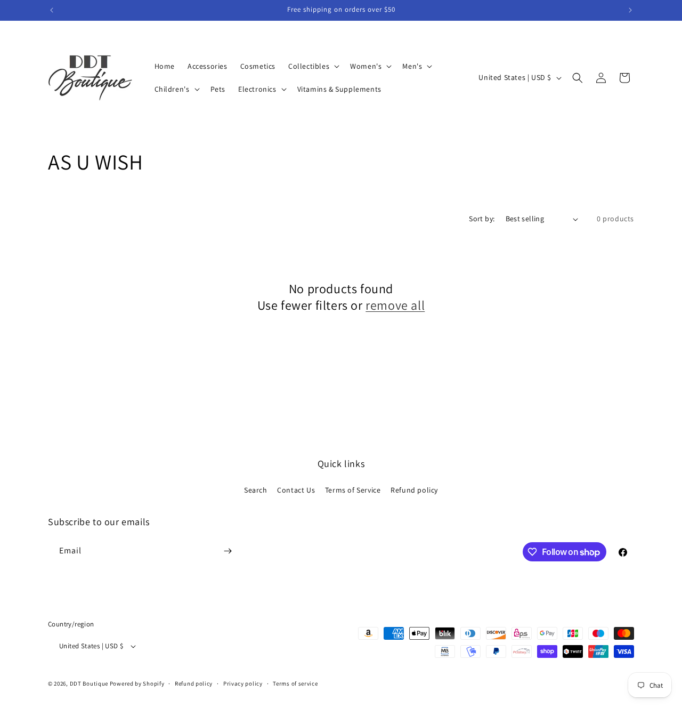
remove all (395, 305)
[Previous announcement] (51, 10)
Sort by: (481, 218)
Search (255, 490)
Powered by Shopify (137, 683)
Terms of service (295, 683)
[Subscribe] (227, 551)
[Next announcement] (630, 10)
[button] (313, 66)
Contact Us (296, 490)
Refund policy (414, 490)
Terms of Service (353, 490)
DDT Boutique (89, 683)
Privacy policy (243, 683)
